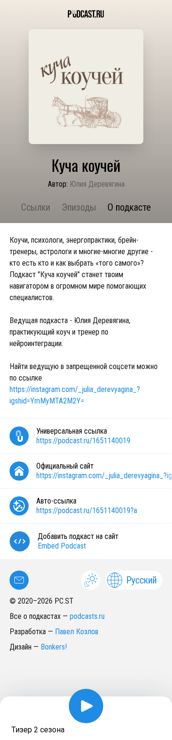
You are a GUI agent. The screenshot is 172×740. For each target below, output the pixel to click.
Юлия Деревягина (97, 184)
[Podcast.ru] (86, 14)
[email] (19, 580)
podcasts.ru (87, 616)
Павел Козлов (76, 631)
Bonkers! (54, 646)
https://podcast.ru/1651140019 (83, 440)
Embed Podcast (62, 545)
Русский (141, 580)
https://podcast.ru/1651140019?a (86, 510)
